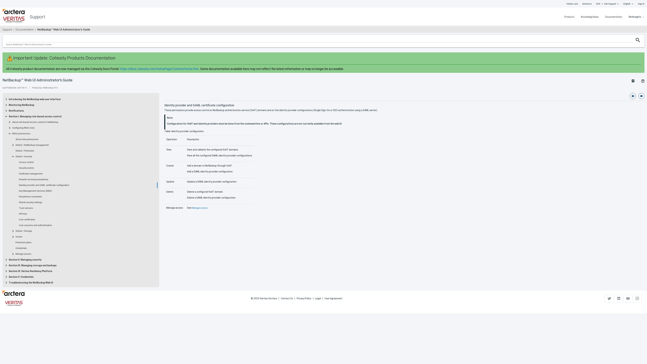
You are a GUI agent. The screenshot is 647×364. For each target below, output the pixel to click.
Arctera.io (587, 3)
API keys (23, 214)
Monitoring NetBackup (21, 105)
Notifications (16, 110)
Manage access (23, 254)
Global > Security (24, 156)
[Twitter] (609, 298)
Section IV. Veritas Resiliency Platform (30, 271)
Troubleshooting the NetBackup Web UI (31, 282)
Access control (26, 162)
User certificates (27, 219)
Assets (19, 236)
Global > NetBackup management (32, 145)
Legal (318, 298)
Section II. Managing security (25, 259)
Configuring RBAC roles (23, 128)
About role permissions (27, 139)
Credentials (21, 248)
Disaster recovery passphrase (33, 179)
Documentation (613, 16)
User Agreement (333, 298)
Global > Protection (25, 150)
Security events (26, 168)
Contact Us (287, 298)
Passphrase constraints (30, 196)
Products (569, 16)
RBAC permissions (21, 133)
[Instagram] (637, 298)
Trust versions (26, 208)
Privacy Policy (304, 298)
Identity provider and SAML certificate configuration (44, 185)
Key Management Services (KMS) (35, 191)
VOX (598, 3)
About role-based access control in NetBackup (35, 122)
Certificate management (31, 173)
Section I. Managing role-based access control (35, 116)
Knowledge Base (589, 16)
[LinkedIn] (618, 298)
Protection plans (24, 242)
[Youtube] (628, 298)
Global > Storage (24, 231)
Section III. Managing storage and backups (33, 265)
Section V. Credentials (21, 277)
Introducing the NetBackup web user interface (35, 99)
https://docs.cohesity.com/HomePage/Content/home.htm (159, 69)
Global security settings (30, 202)
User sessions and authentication (35, 225)
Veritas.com (572, 3)
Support (7, 29)
